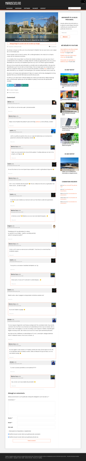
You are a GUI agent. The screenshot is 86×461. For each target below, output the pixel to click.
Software (27, 8)
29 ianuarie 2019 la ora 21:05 (15, 305)
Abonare (65, 37)
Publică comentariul (32, 440)
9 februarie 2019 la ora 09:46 (13, 321)
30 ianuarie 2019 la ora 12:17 (17, 148)
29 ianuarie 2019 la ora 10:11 (13, 103)
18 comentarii (53, 46)
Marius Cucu (63, 193)
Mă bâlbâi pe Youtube (69, 45)
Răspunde (10, 111)
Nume (10, 418)
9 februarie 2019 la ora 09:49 (15, 345)
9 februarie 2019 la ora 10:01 (16, 363)
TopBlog (40, 457)
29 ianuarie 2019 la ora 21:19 (16, 261)
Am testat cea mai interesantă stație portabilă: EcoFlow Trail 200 (69, 86)
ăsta (45, 68)
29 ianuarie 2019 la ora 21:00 (13, 227)
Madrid (13, 92)
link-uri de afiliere (9, 457)
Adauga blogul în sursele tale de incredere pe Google (25, 43)
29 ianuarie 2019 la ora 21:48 (17, 275)
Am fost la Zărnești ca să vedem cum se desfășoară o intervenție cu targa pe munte (69, 171)
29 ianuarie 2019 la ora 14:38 (13, 165)
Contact (43, 8)
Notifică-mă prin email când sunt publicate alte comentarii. (25, 434)
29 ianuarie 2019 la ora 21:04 (13, 291)
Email (10, 422)
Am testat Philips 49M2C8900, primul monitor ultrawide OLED (69, 113)
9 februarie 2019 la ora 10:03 (17, 378)
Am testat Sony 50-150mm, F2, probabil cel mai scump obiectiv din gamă (69, 143)
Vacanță (35, 8)
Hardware (18, 8)
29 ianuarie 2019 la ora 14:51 (16, 195)
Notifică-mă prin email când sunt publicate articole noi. (24, 437)
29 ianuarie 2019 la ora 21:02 (15, 245)
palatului (38, 121)
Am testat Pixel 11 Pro (67, 99)
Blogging (9, 8)
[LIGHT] (83, 1)
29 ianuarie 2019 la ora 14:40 (15, 179)
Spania (17, 92)
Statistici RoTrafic (28, 457)
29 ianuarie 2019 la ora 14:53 (17, 212)
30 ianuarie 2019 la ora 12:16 (16, 132)
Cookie (22, 457)
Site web (10, 427)
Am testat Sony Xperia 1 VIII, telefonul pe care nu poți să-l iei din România (69, 128)
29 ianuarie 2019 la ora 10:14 (15, 117)
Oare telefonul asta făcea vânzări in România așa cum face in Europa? (69, 50)
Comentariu (11, 400)
